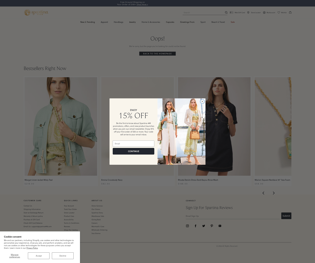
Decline (62, 255)
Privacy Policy (32, 248)
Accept (39, 255)
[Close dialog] (202, 101)
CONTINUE (133, 151)
